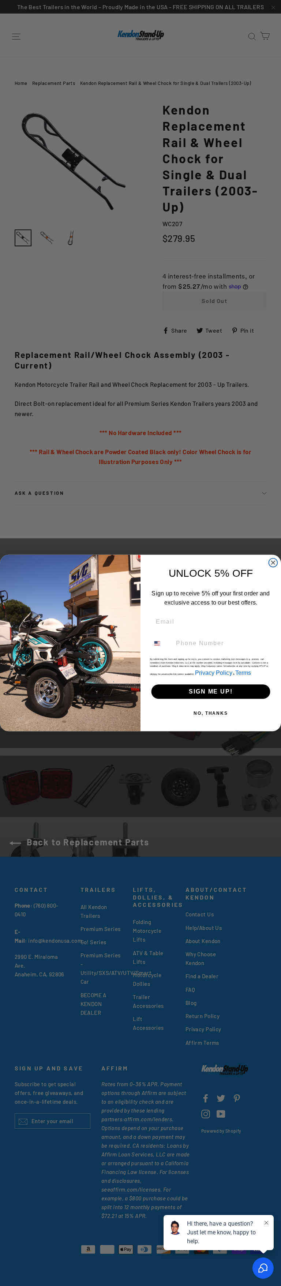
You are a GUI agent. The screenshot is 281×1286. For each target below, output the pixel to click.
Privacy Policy (213, 672)
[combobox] (161, 643)
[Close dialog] (273, 562)
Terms (243, 672)
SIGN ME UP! (210, 691)
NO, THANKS (211, 713)
